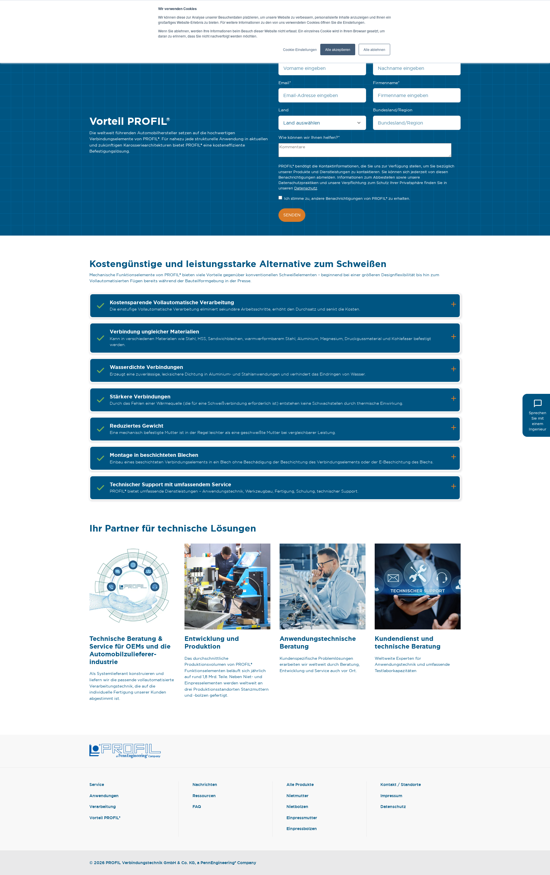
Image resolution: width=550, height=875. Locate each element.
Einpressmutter (301, 817)
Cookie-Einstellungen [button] (300, 49)
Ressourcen (204, 795)
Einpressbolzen (301, 828)
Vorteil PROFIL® (104, 817)
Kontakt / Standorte (400, 784)
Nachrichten (204, 784)
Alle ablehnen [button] (374, 49)
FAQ (196, 806)
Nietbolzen (297, 806)
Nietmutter (297, 795)
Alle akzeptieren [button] (337, 49)
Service (96, 784)
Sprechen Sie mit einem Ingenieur (537, 421)
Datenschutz (305, 188)
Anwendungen (104, 795)
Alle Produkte (300, 784)
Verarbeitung (102, 806)
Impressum (391, 795)
